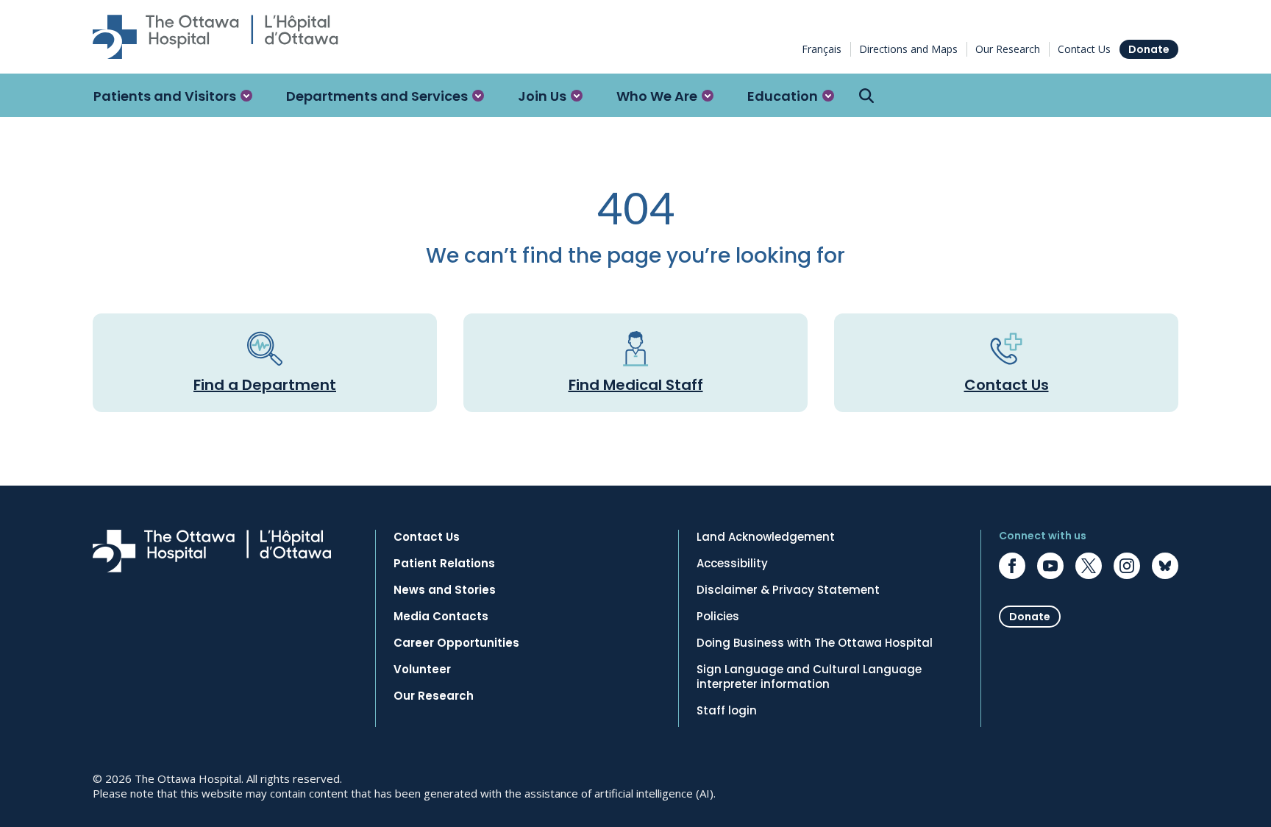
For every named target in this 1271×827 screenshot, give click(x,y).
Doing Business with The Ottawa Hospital (815, 643)
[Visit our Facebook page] (1012, 566)
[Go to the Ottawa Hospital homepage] (215, 37)
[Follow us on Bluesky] (1165, 566)
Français (821, 49)
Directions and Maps (908, 49)
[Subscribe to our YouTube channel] (1050, 566)
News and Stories (445, 590)
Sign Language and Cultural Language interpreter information (809, 677)
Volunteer (422, 669)
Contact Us (1084, 49)
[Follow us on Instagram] (1127, 566)
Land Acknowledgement (766, 537)
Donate (1148, 49)
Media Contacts (441, 616)
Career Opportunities (456, 643)
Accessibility (732, 563)
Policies (718, 616)
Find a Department (264, 385)
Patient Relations (444, 563)
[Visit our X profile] (1088, 566)
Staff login (727, 710)
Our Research (1007, 49)
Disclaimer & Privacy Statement (788, 590)
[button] (173, 96)
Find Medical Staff (636, 385)
